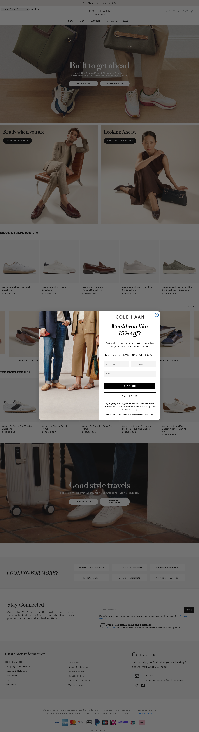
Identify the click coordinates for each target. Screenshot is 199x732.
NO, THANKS (130, 395)
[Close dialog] (157, 315)
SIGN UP (129, 386)
